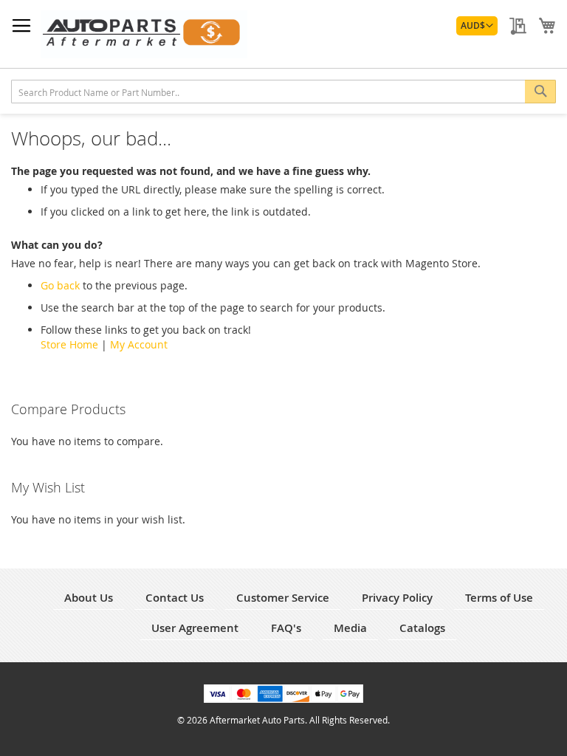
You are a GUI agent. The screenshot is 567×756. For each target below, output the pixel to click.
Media (350, 628)
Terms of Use (499, 597)
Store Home (69, 344)
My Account (139, 344)
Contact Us (174, 597)
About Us (88, 597)
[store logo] (144, 34)
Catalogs (422, 628)
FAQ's (286, 628)
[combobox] (283, 91)
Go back (60, 285)
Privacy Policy (397, 597)
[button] (477, 25)
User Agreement (194, 628)
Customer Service (282, 597)
